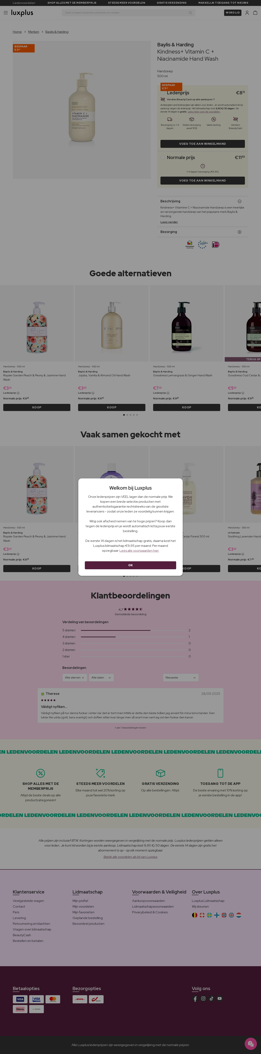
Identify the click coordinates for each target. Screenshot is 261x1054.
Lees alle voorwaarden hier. (139, 550)
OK (130, 565)
